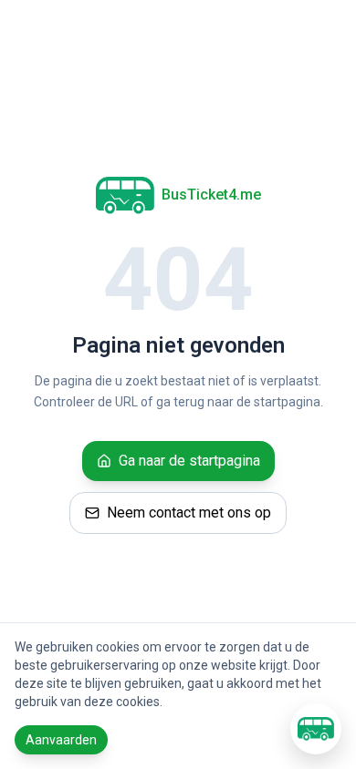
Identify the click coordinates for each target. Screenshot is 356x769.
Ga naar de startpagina (189, 460)
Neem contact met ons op (189, 512)
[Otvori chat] (315, 728)
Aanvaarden (61, 740)
